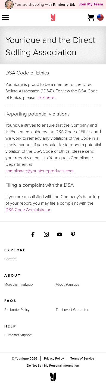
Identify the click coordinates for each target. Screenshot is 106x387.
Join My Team (91, 4)
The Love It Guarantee (72, 309)
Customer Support (18, 335)
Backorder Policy (16, 309)
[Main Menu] (5, 18)
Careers (10, 259)
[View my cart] (91, 18)
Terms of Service (82, 358)
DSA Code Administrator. (28, 210)
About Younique (67, 284)
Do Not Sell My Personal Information (53, 365)
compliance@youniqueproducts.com (39, 171)
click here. (45, 97)
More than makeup (18, 284)
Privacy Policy (54, 358)
